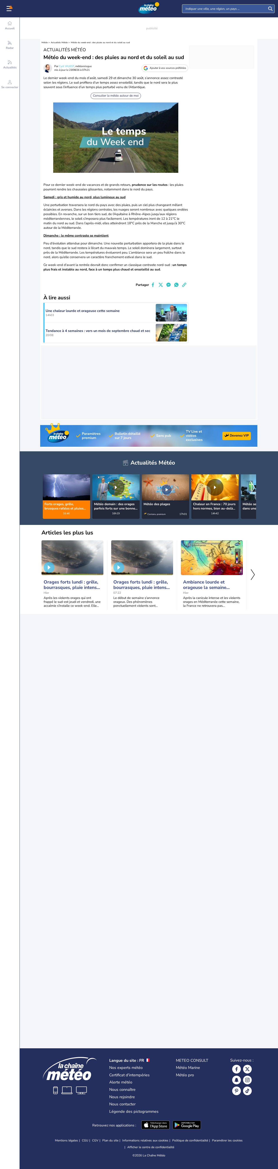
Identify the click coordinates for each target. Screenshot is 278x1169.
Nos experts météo (126, 1067)
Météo (44, 42)
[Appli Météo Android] (187, 1125)
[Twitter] (247, 1069)
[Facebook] (236, 1069)
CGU (85, 1140)
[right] (252, 488)
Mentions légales (66, 1140)
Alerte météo (120, 1082)
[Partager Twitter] (161, 285)
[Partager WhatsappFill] (176, 285)
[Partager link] (184, 285)
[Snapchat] (236, 1080)
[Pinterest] (236, 1091)
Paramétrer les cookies (227, 1140)
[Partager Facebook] (153, 285)
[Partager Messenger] (168, 285)
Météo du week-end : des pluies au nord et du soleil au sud (100, 42)
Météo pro (185, 1075)
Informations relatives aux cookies (145, 1140)
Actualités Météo (59, 42)
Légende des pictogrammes (134, 1111)
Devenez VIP (239, 435)
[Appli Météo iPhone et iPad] (155, 1125)
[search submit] (270, 8)
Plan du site (110, 1140)
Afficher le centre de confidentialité (150, 1147)
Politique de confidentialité (190, 1140)
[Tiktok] (247, 1091)
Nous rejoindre (122, 1097)
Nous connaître (122, 1089)
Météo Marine (188, 1067)
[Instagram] (247, 1080)
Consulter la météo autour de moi (116, 96)
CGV (95, 1140)
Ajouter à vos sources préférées (168, 68)
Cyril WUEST (66, 66)
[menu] (9, 8)
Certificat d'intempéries (129, 1075)
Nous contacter (122, 1104)
